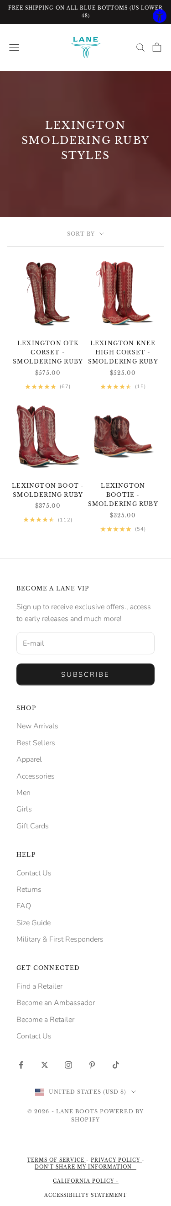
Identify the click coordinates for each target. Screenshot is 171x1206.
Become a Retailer (45, 1020)
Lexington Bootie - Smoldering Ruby (123, 495)
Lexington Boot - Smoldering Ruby (48, 490)
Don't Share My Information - (85, 1167)
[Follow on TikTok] (115, 1064)
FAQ (23, 906)
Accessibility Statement (85, 1195)
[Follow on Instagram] (68, 1064)
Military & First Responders (60, 939)
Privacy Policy (116, 1160)
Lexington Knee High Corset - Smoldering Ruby (123, 352)
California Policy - (86, 1181)
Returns (28, 890)
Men (23, 793)
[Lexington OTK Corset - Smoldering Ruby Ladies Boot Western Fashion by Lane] (48, 293)
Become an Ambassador (55, 1003)
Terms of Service (56, 1160)
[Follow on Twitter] (44, 1064)
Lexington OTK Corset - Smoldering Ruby (48, 352)
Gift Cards (32, 826)
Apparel (29, 759)
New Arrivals (37, 726)
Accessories (35, 776)
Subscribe (85, 674)
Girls (24, 809)
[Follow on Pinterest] (92, 1064)
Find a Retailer (39, 986)
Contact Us (34, 873)
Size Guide (33, 923)
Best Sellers (35, 743)
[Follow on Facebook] (21, 1064)
